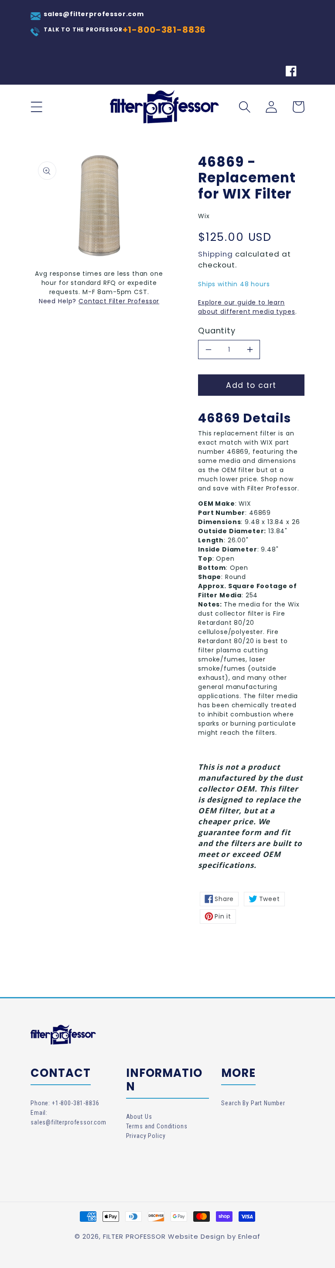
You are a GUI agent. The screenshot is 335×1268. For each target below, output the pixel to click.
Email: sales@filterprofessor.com (68, 1117)
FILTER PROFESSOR (134, 1236)
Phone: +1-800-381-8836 (65, 1103)
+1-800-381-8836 (164, 29)
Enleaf (249, 1236)
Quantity (217, 331)
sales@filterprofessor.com (94, 14)
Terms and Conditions (157, 1126)
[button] (36, 106)
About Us (139, 1116)
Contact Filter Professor (119, 301)
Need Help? (59, 301)
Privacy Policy (146, 1135)
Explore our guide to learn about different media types (246, 307)
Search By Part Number (253, 1103)
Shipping (215, 254)
